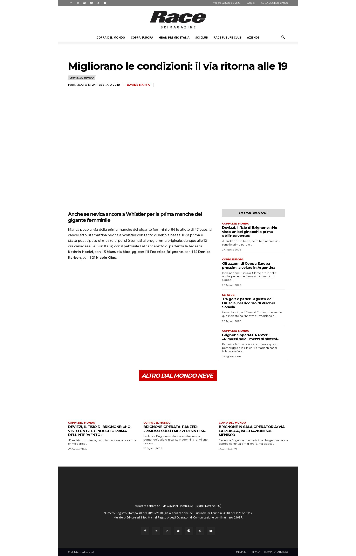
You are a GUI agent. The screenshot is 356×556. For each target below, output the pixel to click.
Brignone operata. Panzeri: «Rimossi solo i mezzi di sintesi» (250, 337)
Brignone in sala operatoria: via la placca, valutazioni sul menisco (252, 431)
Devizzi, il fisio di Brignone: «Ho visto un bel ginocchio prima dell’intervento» (249, 232)
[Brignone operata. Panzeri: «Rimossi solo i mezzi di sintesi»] (178, 401)
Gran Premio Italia (174, 37)
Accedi (251, 2)
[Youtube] (105, 3)
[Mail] (178, 531)
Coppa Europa (142, 37)
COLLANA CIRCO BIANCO (274, 2)
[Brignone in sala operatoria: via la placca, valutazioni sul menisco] (253, 401)
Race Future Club (227, 37)
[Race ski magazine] (178, 19)
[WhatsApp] (100, 275)
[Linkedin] (85, 3)
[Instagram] (78, 3)
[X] (98, 3)
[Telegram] (91, 3)
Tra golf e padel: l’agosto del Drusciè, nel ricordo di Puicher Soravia (248, 303)
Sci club (201, 37)
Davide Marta (138, 84)
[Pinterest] (91, 275)
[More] (110, 275)
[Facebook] (71, 3)
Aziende (253, 37)
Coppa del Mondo (111, 37)
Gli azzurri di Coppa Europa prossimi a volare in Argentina (248, 265)
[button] (283, 38)
